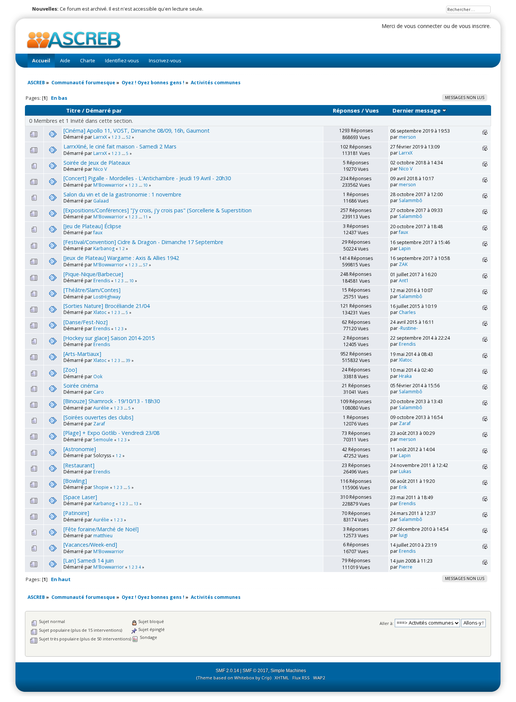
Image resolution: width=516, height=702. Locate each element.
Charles (407, 312)
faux (97, 232)
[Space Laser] (80, 497)
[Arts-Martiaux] (82, 353)
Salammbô (410, 200)
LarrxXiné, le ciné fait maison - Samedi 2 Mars (119, 146)
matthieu (103, 535)
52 (128, 137)
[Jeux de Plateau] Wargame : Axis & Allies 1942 (121, 257)
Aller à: (387, 623)
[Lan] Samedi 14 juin (88, 560)
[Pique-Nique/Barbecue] (93, 274)
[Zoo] (70, 369)
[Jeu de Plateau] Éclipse (92, 226)
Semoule (103, 439)
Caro (98, 392)
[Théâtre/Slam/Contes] (92, 290)
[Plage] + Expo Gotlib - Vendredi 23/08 (111, 432)
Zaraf (99, 424)
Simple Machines (288, 670)
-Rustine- (408, 328)
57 (145, 265)
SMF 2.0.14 (227, 670)
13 (136, 503)
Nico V (100, 169)
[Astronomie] (79, 449)
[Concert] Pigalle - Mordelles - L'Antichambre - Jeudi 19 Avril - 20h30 (147, 178)
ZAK (403, 264)
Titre (73, 110)
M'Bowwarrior (108, 185)
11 (145, 217)
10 (145, 185)
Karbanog (103, 248)
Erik (403, 487)
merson (407, 137)
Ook (97, 376)
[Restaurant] (78, 465)
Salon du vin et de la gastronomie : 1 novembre (122, 194)
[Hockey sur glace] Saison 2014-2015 (108, 338)
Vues (372, 110)
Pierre (405, 567)
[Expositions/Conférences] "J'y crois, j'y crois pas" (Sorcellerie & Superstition (157, 210)
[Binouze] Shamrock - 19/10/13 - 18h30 (111, 401)
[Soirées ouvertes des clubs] (98, 417)
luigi (403, 535)
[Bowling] (75, 480)
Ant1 (404, 280)
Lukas (405, 471)
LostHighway (107, 297)
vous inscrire (474, 25)
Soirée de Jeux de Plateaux (96, 162)
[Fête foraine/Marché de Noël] (101, 529)
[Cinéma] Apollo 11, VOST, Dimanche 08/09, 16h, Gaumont (136, 130)
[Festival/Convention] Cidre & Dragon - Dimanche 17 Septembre (143, 242)
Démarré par (104, 110)
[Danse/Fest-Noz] (85, 322)
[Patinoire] (76, 512)
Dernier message (417, 110)
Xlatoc (100, 312)
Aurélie (101, 408)
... (124, 137)
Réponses (346, 110)
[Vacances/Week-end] (90, 544)
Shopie (101, 487)
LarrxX (100, 137)
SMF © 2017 (255, 670)
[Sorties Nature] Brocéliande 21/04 (106, 305)
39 (128, 360)
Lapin (405, 248)
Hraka (405, 376)
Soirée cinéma (80, 385)
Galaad (101, 201)
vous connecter (423, 25)
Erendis (101, 280)
